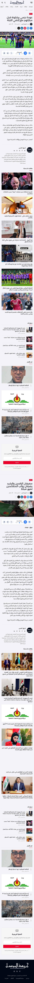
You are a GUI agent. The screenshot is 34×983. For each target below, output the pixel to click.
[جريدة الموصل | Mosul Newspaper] (17, 2)
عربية (21, 6)
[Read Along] (7, 53)
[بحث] (2, 2)
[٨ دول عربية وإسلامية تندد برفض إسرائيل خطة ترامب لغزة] (17, 425)
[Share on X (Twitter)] (28, 28)
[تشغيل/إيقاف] (25, 53)
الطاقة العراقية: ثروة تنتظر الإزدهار (19, 385)
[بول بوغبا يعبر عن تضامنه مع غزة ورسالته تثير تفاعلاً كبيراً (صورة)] (17, 253)
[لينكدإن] (21, 28)
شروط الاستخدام (11, 466)
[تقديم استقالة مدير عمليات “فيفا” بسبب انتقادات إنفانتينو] (17, 181)
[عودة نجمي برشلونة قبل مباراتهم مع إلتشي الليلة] (17, 40)
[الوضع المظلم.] (5, 2)
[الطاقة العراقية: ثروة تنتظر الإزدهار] (17, 374)
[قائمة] (31, 2)
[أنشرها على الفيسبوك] (31, 28)
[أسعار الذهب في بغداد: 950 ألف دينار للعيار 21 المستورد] (29, 347)
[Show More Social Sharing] (15, 28)
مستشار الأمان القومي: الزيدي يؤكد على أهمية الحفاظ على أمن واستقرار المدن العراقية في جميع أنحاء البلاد (17, 674)
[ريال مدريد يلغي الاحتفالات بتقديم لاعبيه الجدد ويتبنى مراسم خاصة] (17, 301)
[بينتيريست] (25, 28)
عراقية (25, 6)
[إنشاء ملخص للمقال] (29, 53)
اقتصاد (16, 6)
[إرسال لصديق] (18, 28)
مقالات (6, 6)
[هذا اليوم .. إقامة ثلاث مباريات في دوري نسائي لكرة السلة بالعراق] (17, 229)
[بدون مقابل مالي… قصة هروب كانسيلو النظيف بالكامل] (17, 205)
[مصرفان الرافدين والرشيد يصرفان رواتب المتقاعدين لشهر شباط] (17, 509)
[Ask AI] (4, 53)
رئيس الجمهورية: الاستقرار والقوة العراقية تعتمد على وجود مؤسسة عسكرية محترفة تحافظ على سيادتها (14, 329)
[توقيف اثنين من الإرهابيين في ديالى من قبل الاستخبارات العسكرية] (17, 761)
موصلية (31, 6)
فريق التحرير (24, 24)
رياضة (11, 6)
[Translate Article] (11, 53)
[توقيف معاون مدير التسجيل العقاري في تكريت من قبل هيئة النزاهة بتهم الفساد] (17, 737)
